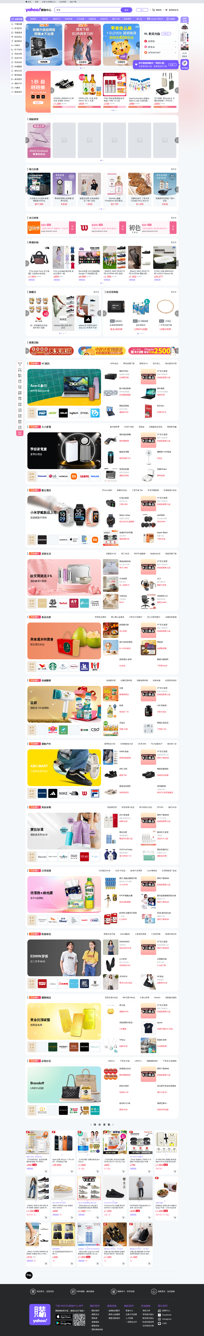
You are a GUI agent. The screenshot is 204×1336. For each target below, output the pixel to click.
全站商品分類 (148, 1325)
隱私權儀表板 (97, 1329)
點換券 (33, 18)
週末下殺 (116, 18)
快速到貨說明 (148, 1321)
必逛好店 (104, 18)
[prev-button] (27, 351)
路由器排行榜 (171, 363)
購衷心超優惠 (114, 1314)
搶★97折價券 (136, 870)
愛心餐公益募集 (117, 617)
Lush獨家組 (152, 870)
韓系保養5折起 (128, 807)
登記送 (45, 18)
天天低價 (80, 18)
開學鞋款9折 (109, 743)
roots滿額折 (125, 934)
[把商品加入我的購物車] (46, 1171)
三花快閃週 (155, 934)
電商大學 (146, 1310)
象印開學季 (114, 426)
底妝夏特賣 (112, 807)
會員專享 (127, 18)
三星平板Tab (137, 490)
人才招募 (129, 1318)
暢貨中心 (57, 18)
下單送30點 (125, 1060)
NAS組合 (114, 363)
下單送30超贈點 (170, 1060)
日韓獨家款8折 (126, 743)
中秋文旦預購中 (135, 617)
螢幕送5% (143, 363)
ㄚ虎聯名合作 (131, 1321)
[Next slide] (47, 1142)
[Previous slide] (27, 1142)
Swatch (157, 997)
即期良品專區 (100, 617)
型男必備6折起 (111, 997)
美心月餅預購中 (153, 617)
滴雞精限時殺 (142, 680)
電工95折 (125, 553)
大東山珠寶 (144, 997)
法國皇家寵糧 (171, 617)
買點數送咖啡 (171, 997)
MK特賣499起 (129, 997)
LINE (164, 1323)
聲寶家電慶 (172, 426)
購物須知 (95, 1325)
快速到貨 (68, 18)
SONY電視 (129, 426)
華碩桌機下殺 (129, 363)
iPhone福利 (107, 490)
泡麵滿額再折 (152, 1060)
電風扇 (141, 426)
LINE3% (111, 1060)
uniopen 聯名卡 (156, 18)
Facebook (166, 1314)
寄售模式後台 (148, 1314)
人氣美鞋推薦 (140, 934)
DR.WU (160, 807)
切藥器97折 (111, 553)
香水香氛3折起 (145, 807)
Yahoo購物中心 (38, 10)
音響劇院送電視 (155, 426)
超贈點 (172, 18)
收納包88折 (155, 553)
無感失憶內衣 (171, 934)
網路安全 (95, 1314)
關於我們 (95, 1310)
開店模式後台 (148, 1318)
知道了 (172, 64)
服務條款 (95, 1321)
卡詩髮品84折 (104, 870)
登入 (142, 10)
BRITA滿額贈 (139, 553)
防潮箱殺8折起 (170, 490)
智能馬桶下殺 (171, 553)
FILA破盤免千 (157, 743)
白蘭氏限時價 (126, 680)
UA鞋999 (142, 743)
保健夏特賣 (111, 680)
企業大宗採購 (131, 1314)
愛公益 (139, 18)
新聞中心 (166, 1310)
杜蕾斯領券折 (171, 680)
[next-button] (176, 351)
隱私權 (94, 1318)
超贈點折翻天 (114, 1310)
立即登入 (166, 34)
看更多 (184, 56)
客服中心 (129, 1310)
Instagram (167, 1319)
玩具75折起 (120, 870)
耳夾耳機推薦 (153, 490)
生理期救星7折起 (169, 870)
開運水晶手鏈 (109, 934)
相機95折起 (122, 490)
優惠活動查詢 (114, 1318)
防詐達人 (156, 363)
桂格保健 (156, 680)
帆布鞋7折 (172, 743)
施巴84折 (172, 807)
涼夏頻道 (92, 18)
